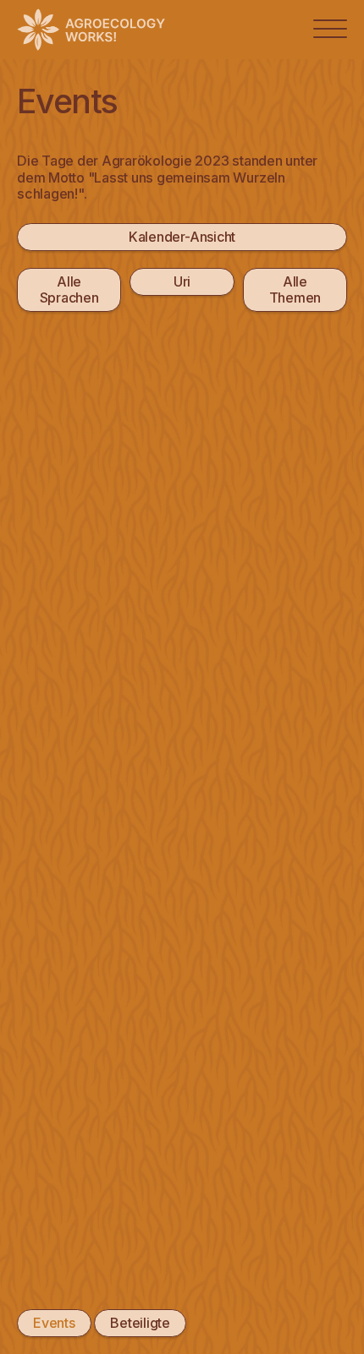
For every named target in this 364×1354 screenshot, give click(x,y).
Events (54, 1322)
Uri (182, 281)
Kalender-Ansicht (182, 236)
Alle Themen (295, 289)
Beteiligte (140, 1322)
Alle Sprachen (69, 289)
